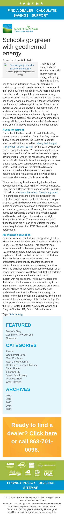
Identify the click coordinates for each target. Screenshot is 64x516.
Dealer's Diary (13, 331)
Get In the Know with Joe (19, 334)
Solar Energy (13, 371)
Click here (43, 433)
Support (40, 15)
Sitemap (30, 488)
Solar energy (16, 314)
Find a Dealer (20, 10)
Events (9, 351)
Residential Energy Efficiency (21, 365)
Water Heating (13, 382)
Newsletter (11, 338)
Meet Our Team (14, 358)
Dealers (46, 483)
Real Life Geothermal (17, 361)
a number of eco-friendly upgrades (39, 192)
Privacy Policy (21, 483)
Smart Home (13, 368)
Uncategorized (14, 378)
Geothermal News (15, 354)
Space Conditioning (16, 375)
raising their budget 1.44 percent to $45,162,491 (30, 144)
